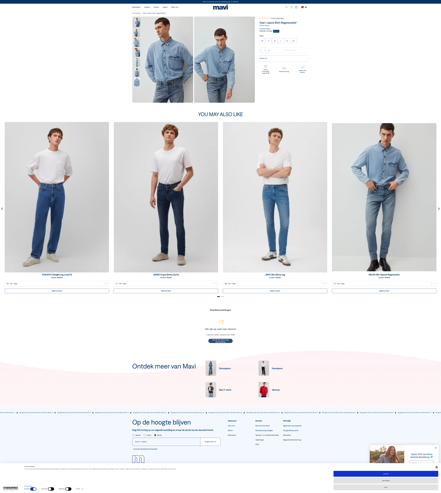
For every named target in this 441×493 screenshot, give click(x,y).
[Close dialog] (436, 448)
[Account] (291, 7)
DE (306, 7)
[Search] (286, 7)
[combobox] (304, 7)
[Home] (220, 7)
